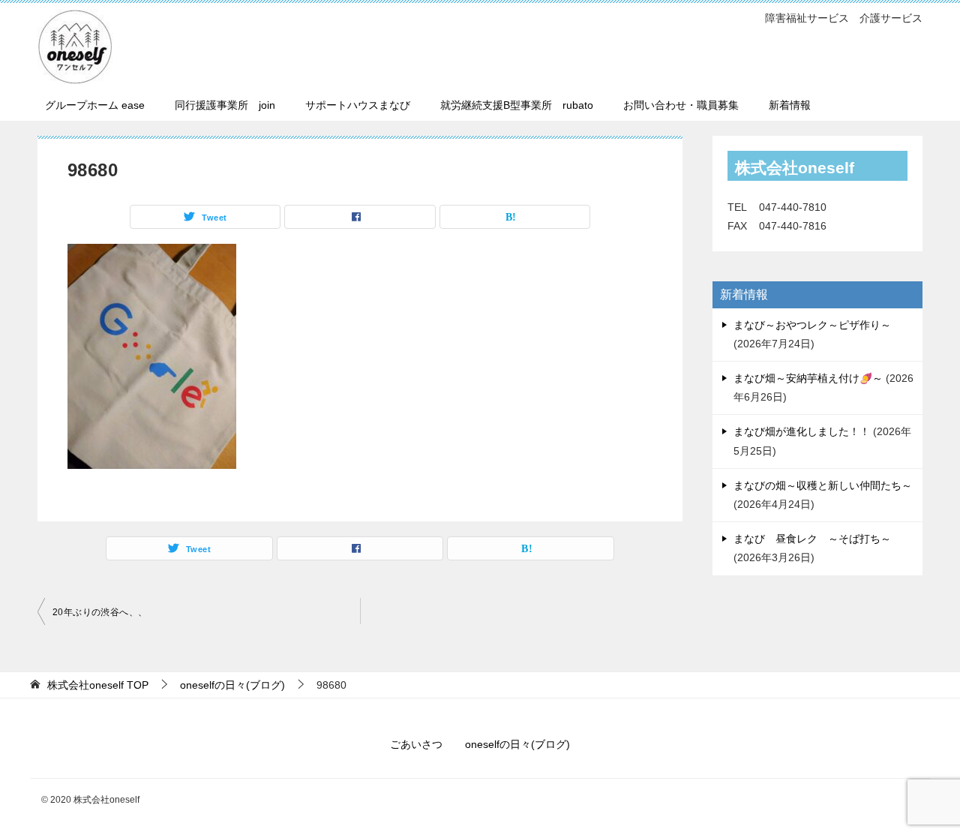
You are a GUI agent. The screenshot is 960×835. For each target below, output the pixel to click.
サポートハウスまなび (357, 105)
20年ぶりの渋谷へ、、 (99, 612)
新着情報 (790, 105)
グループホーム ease (95, 105)
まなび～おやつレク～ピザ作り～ (812, 325)
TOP (97, 685)
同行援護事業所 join (225, 105)
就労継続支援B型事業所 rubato (516, 105)
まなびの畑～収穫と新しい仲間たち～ (823, 485)
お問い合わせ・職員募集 (681, 105)
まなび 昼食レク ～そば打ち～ (812, 539)
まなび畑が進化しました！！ (802, 431)
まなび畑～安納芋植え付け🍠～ (808, 378)
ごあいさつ (416, 744)
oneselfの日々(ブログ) (517, 744)
